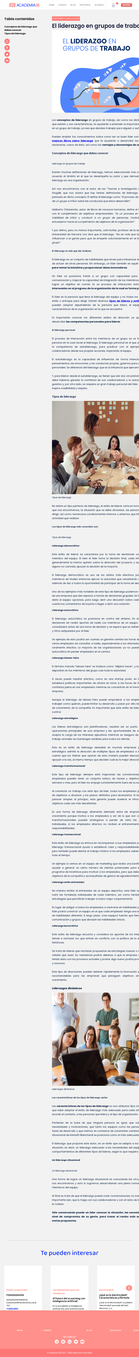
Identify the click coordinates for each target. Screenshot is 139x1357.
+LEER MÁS (12, 1308)
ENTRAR (126, 5)
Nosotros (115, 1330)
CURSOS (62, 5)
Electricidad (106, 1290)
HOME (51, 5)
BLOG (73, 5)
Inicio (20, 1330)
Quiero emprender (16, 1290)
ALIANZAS (99, 5)
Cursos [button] (47, 1330)
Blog (89, 1330)
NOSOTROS (85, 5)
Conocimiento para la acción (66, 18)
